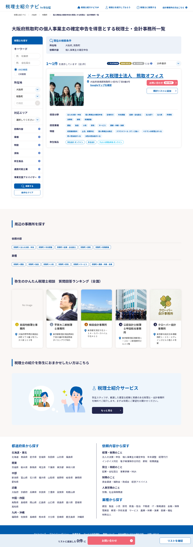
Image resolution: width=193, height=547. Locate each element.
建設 (104, 506)
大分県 (51, 517)
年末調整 (151, 457)
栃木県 (24, 467)
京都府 (24, 492)
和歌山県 (70, 492)
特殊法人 (106, 514)
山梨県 (51, 477)
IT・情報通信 (158, 506)
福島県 (69, 457)
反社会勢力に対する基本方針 (131, 533)
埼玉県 (42, 467)
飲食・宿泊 (135, 506)
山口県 (51, 502)
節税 (145, 461)
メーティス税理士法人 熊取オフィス (125, 75)
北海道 (15, 457)
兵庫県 (33, 492)
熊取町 (44, 15)
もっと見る (106, 410)
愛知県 (15, 481)
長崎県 (33, 517)
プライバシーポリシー (59, 533)
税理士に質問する (148, 7)
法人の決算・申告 (111, 457)
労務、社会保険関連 (112, 492)
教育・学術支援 (119, 510)
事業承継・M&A (128, 471)
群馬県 (33, 467)
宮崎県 (60, 517)
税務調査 (154, 461)
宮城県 (42, 457)
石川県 (33, 477)
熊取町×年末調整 (45, 247)
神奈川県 (70, 467)
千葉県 (51, 467)
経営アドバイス (139, 481)
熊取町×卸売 (63, 264)
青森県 (24, 457)
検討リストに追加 (162, 91)
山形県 (60, 457)
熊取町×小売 (49, 264)
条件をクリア (27, 192)
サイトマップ (40, 533)
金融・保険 (173, 506)
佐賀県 (24, 517)
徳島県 (60, 502)
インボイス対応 (110, 461)
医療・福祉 (166, 510)
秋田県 (51, 457)
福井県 (42, 477)
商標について (109, 533)
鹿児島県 (70, 517)
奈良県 (42, 492)
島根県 (24, 502)
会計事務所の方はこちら (173, 7)
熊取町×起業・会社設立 (66, 247)
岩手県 (33, 457)
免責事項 (76, 533)
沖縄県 (80, 517)
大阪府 (34, 15)
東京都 (60, 467)
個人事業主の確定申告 (133, 457)
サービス (133, 510)
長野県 (60, 477)
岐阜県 (69, 477)
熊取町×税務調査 (102, 247)
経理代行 (163, 457)
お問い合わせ (109, 540)
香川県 (69, 502)
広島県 (42, 502)
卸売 (124, 506)
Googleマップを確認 (101, 85)
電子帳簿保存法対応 (130, 461)
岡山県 (33, 502)
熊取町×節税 (86, 247)
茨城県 (15, 467)
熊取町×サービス (80, 264)
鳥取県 (15, 502)
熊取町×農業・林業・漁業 (102, 264)
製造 (111, 506)
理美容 (105, 510)
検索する (29, 186)
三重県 (51, 492)
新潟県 (15, 477)
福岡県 (15, 517)
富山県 (24, 477)
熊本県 (42, 517)
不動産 (146, 506)
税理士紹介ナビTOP (90, 7)
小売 (118, 506)
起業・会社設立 (110, 471)
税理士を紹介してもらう (119, 7)
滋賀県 (60, 492)
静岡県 (78, 477)
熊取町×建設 (19, 264)
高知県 (15, 506)
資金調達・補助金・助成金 (115, 481)
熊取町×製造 (34, 264)
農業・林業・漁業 (150, 510)
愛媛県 (78, 502)
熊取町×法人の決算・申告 (24, 247)
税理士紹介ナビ (20, 15)
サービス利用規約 (91, 533)
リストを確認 (175, 540)
